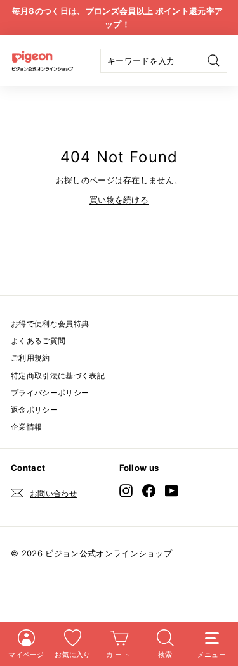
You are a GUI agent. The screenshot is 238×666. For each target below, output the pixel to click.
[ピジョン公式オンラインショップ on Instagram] (126, 490)
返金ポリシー (34, 409)
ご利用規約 (30, 357)
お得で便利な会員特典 (50, 323)
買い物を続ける (119, 200)
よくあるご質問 (38, 340)
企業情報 (26, 427)
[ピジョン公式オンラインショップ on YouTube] (171, 490)
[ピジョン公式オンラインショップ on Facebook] (148, 490)
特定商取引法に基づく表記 (58, 375)
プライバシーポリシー (50, 392)
